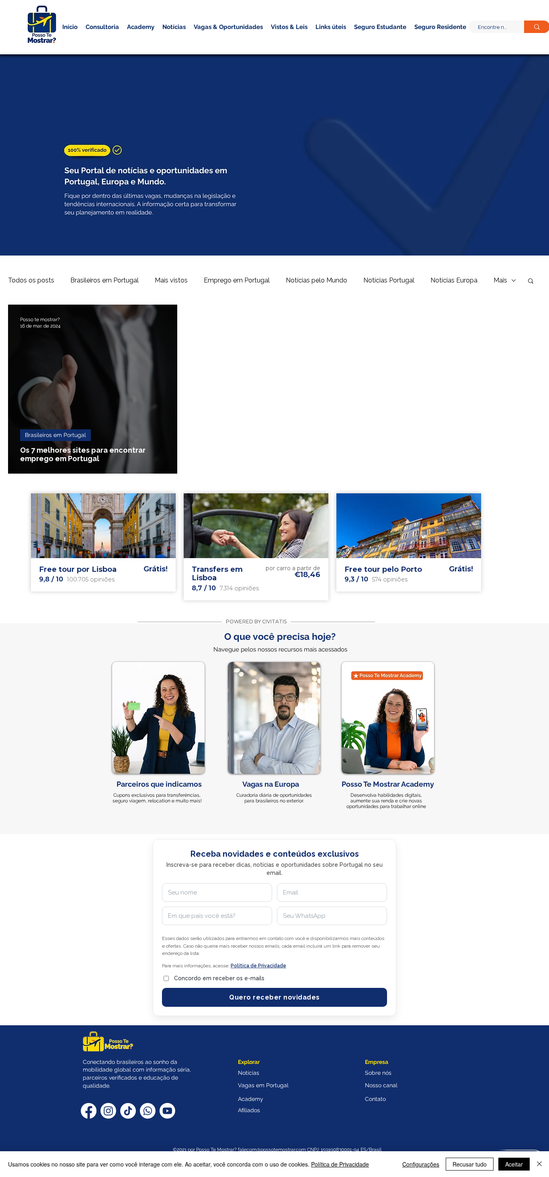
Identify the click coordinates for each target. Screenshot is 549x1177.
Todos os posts (31, 280)
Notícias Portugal (388, 280)
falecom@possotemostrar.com (272, 1149)
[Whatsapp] (148, 1111)
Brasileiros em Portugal (104, 280)
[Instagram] (108, 1111)
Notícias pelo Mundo (316, 280)
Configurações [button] (420, 1164)
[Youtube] (167, 1111)
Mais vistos (171, 280)
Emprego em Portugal (237, 280)
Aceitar (514, 1164)
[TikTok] (128, 1111)
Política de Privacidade (340, 1164)
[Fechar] (539, 1164)
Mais (500, 280)
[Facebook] (88, 1111)
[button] (426, 39)
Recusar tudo (470, 1164)
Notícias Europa (453, 280)
